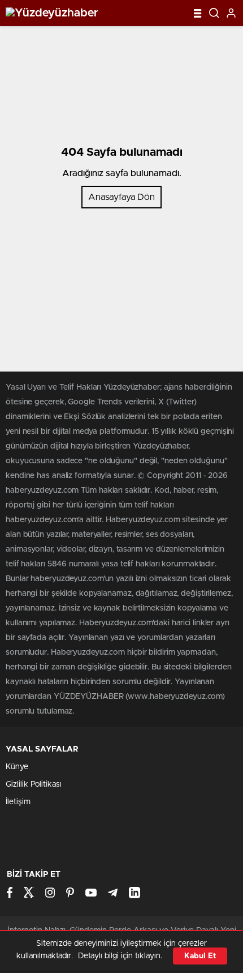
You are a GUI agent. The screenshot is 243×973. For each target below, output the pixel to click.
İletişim (18, 802)
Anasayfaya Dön (121, 197)
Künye (17, 767)
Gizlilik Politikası (34, 784)
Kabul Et (200, 956)
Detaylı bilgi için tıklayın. (120, 956)
